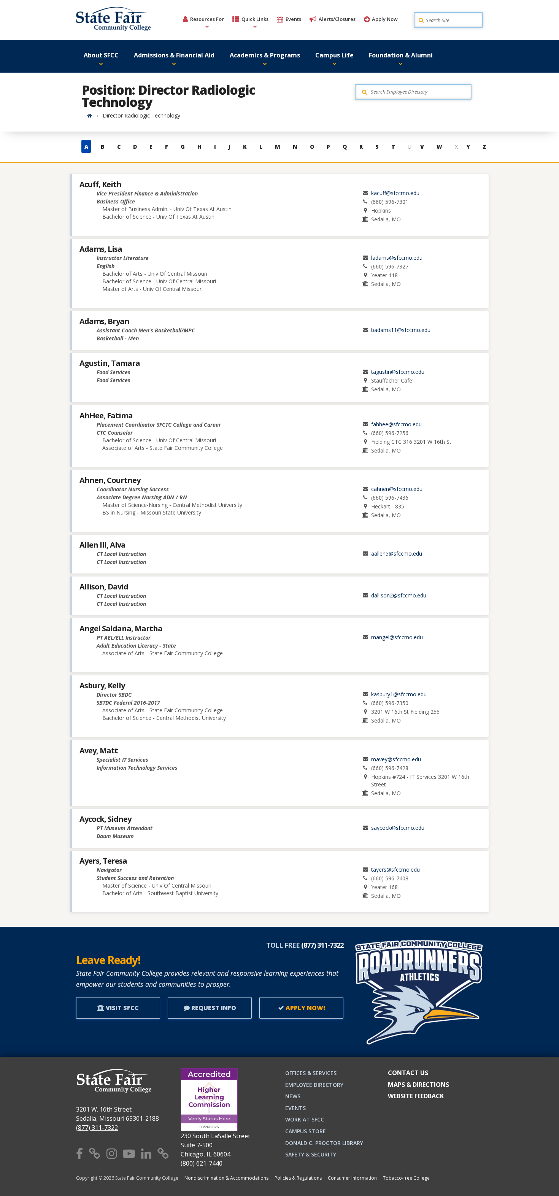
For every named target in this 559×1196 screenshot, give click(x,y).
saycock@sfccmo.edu (397, 827)
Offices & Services (311, 1073)
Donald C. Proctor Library (324, 1143)
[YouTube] (129, 1153)
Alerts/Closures (337, 19)
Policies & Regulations (298, 1178)
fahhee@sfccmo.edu (396, 424)
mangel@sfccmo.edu (397, 637)
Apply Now (385, 19)
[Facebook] (79, 1153)
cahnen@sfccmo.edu (396, 488)
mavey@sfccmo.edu (396, 759)
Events (293, 19)
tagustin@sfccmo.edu (397, 371)
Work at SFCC (304, 1119)
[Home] (89, 115)
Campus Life (334, 55)
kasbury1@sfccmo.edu (399, 694)
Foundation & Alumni (401, 55)
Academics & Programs (265, 55)
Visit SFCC (121, 1008)
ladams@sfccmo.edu (396, 257)
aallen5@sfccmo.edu (396, 553)
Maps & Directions (418, 1084)
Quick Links (254, 19)
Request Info (213, 1008)
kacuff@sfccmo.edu (395, 193)
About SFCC (101, 55)
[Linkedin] (146, 1153)
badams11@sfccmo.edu (400, 330)
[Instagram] (111, 1153)
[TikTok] (163, 1153)
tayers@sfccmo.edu (395, 869)
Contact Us (408, 1073)
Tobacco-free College (406, 1178)
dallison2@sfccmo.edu (398, 595)
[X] (94, 1153)
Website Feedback (416, 1096)
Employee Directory (314, 1084)
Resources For (207, 19)
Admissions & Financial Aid (174, 55)
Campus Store (305, 1131)
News (292, 1096)
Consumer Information (352, 1178)
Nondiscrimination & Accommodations (226, 1178)
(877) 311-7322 (97, 1127)
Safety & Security (310, 1154)
